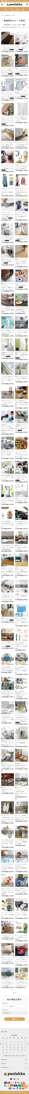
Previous (1, 1044)
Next (28, 1044)
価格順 (19, 24)
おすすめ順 (14, 24)
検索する (14, 1019)
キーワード (5, 1003)
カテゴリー (5, 1010)
